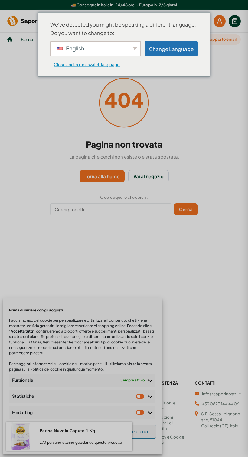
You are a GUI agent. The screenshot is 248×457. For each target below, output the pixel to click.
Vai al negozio (148, 176)
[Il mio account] (220, 21)
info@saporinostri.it (221, 393)
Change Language (171, 48)
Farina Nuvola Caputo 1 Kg (67, 430)
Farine (27, 39)
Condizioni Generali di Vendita (162, 422)
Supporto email (222, 39)
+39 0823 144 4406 (220, 403)
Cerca (186, 209)
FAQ (156, 394)
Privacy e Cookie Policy (168, 439)
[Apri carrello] (235, 21)
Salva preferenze (132, 431)
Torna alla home (102, 176)
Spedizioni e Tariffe (163, 405)
